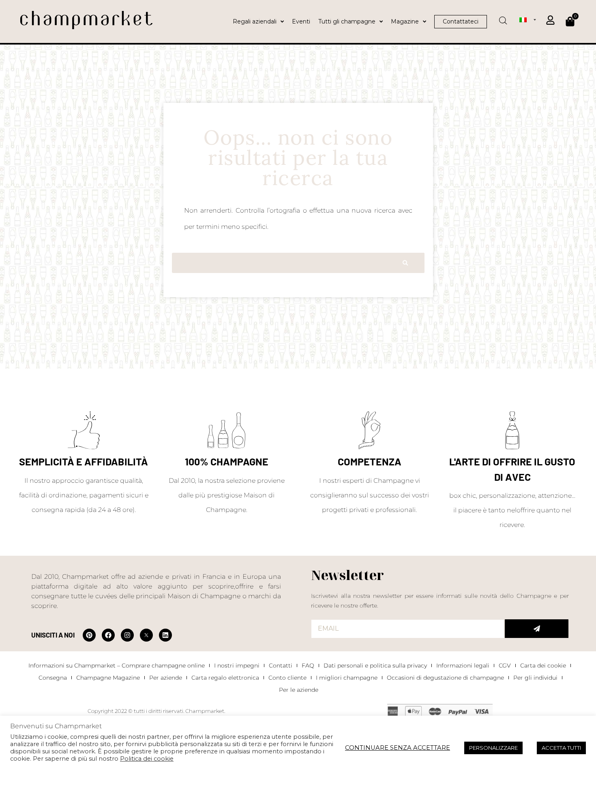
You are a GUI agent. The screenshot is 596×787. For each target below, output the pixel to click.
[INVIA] (536, 628)
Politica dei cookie (147, 758)
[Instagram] (127, 635)
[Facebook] (108, 635)
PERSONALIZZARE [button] (493, 747)
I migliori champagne (346, 677)
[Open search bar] (503, 18)
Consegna (53, 677)
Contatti (280, 665)
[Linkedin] (165, 635)
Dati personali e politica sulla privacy (375, 665)
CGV (505, 665)
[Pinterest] (89, 635)
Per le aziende (298, 689)
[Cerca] (405, 263)
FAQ (308, 665)
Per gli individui (535, 677)
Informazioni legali (462, 665)
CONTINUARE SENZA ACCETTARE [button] (397, 747)
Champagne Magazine (108, 677)
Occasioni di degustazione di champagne (445, 677)
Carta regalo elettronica (225, 677)
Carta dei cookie (543, 665)
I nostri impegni (236, 665)
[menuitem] (527, 19)
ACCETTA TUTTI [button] (561, 747)
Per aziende (165, 677)
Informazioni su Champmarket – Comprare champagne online (116, 665)
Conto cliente (287, 677)
